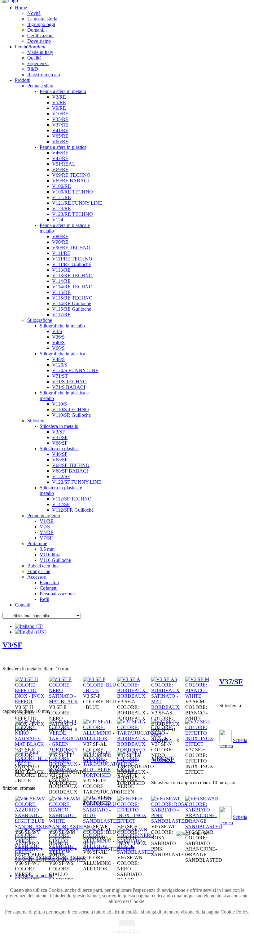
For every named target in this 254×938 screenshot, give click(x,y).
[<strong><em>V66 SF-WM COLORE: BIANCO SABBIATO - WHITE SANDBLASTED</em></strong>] (67, 826)
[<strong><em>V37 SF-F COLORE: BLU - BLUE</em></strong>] (32, 764)
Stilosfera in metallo (34, 875)
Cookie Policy (127, 930)
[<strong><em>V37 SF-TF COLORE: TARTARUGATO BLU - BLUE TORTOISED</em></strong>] (101, 775)
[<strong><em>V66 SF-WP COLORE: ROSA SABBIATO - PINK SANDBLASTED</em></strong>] (169, 821)
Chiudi (127, 923)
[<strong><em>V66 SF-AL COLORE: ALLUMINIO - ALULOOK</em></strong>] (100, 846)
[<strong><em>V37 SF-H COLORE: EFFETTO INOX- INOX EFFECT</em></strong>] (202, 744)
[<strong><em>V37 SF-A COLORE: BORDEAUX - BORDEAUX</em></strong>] (66, 769)
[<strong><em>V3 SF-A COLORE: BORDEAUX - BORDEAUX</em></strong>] (134, 696)
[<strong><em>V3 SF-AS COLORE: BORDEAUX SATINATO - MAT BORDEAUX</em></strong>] (168, 707)
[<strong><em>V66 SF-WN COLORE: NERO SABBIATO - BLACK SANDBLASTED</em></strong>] (135, 852)
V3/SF (12, 645)
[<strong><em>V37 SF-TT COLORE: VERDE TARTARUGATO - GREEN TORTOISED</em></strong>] (67, 749)
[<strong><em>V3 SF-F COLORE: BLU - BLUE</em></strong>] (100, 690)
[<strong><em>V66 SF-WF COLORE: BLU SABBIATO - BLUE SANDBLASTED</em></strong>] (101, 821)
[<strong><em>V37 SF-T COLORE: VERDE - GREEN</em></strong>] (134, 769)
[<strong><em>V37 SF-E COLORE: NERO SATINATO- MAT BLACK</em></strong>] (32, 744)
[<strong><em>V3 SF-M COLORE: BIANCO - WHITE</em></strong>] (202, 696)
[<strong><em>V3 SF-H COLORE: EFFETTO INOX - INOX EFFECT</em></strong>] (32, 701)
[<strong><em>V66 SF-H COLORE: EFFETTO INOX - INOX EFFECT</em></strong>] (134, 821)
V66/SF (163, 759)
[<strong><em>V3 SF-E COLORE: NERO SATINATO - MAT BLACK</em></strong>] (66, 701)
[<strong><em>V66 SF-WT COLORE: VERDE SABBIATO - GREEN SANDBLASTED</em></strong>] (33, 857)
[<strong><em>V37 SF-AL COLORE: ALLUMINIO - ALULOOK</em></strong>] (100, 738)
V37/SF (231, 682)
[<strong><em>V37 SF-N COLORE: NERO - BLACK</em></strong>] (168, 738)
